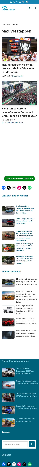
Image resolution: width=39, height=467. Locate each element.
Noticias (20, 76)
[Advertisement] (18, 158)
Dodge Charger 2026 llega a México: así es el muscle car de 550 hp (25, 221)
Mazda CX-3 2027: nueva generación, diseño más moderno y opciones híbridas (26, 320)
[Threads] (24, 188)
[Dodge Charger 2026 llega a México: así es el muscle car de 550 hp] (8, 223)
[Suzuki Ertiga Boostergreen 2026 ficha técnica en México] (8, 398)
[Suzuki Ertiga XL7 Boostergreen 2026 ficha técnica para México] (8, 372)
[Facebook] (4, 188)
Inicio (3, 24)
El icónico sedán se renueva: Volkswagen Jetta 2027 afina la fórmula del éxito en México (26, 281)
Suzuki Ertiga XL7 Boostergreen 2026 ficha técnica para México (24, 371)
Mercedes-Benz (12, 122)
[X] (9, 188)
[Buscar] (35, 8)
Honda (14, 76)
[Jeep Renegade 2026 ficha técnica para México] (8, 423)
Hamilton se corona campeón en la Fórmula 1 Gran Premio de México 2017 (19, 112)
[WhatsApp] (30, 188)
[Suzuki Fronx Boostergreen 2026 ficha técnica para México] (8, 385)
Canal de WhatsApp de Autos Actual (19, 178)
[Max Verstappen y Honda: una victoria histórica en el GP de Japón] (19, 49)
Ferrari (4, 122)
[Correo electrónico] (14, 188)
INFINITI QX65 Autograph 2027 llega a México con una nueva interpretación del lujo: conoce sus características (24, 235)
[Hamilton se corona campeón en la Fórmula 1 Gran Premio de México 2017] (19, 93)
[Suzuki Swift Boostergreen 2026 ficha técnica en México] (8, 410)
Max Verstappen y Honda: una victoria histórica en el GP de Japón (18, 68)
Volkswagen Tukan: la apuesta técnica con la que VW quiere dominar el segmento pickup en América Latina (26, 297)
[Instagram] (19, 188)
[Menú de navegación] (29, 8)
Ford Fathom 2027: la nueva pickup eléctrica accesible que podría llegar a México (26, 333)
